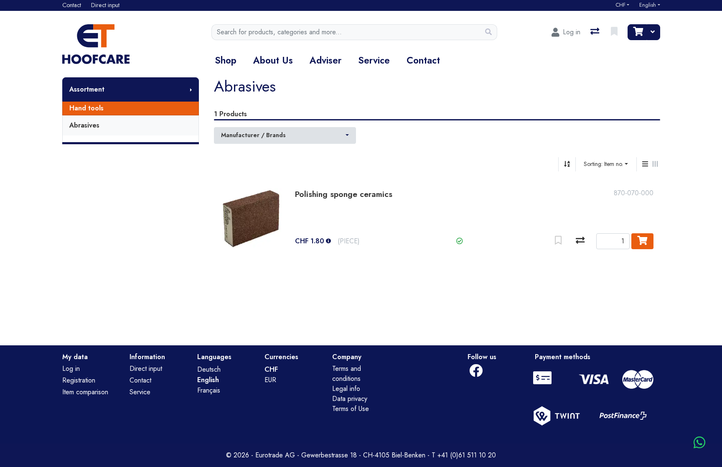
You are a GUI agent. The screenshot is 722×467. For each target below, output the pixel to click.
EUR (270, 380)
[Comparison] (595, 32)
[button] (459, 241)
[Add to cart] (642, 241)
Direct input (146, 368)
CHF (620, 5)
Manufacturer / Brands (253, 135)
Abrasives (84, 125)
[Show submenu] (190, 89)
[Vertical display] (645, 164)
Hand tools (86, 108)
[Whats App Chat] (699, 443)
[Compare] (580, 241)
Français (208, 390)
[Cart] (637, 32)
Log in (71, 368)
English (647, 5)
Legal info (346, 388)
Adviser (325, 60)
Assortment (86, 89)
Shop (225, 60)
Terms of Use (350, 408)
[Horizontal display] (655, 164)
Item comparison (85, 392)
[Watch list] (615, 32)
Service (374, 60)
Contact (423, 60)
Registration (78, 380)
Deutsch (209, 369)
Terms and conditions (346, 373)
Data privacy (349, 398)
